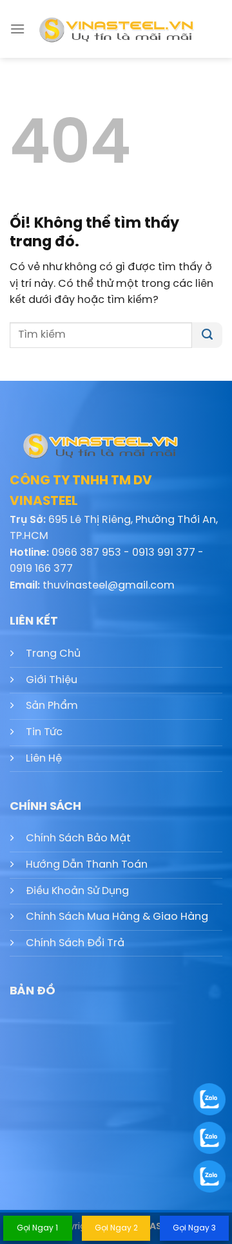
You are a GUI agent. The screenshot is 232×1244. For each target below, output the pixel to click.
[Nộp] (207, 335)
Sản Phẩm (52, 705)
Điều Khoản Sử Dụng (77, 891)
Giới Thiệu (51, 680)
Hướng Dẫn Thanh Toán (87, 864)
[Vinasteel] (116, 29)
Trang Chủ (53, 653)
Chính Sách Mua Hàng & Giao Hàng (117, 916)
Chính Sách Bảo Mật (78, 838)
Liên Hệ (44, 758)
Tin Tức (44, 732)
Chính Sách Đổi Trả (75, 943)
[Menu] (17, 28)
